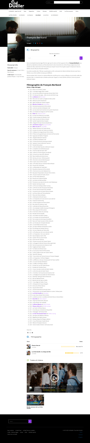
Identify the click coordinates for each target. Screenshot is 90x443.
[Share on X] (30, 333)
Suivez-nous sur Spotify (12, 434)
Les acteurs (38, 15)
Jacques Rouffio (47, 124)
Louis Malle (44, 126)
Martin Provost (46, 304)
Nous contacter (10, 430)
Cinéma (38, 11)
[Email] (32, 333)
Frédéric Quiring (52, 313)
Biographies (31, 11)
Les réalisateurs (54, 15)
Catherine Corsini (41, 113)
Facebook (81, 434)
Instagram (80, 437)
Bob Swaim (42, 97)
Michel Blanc (46, 104)
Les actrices (45, 15)
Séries (77, 11)
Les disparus (30, 15)
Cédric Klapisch (43, 299)
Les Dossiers (22, 15)
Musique (45, 11)
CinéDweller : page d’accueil (15, 11)
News (25, 11)
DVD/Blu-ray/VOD (53, 11)
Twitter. (81, 432)
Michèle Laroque (47, 306)
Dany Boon (45, 293)
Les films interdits (13, 15)
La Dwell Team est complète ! (29, 430)
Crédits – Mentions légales (12, 432)
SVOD (60, 11)
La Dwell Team (18, 430)
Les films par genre (69, 11)
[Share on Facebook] (28, 333)
